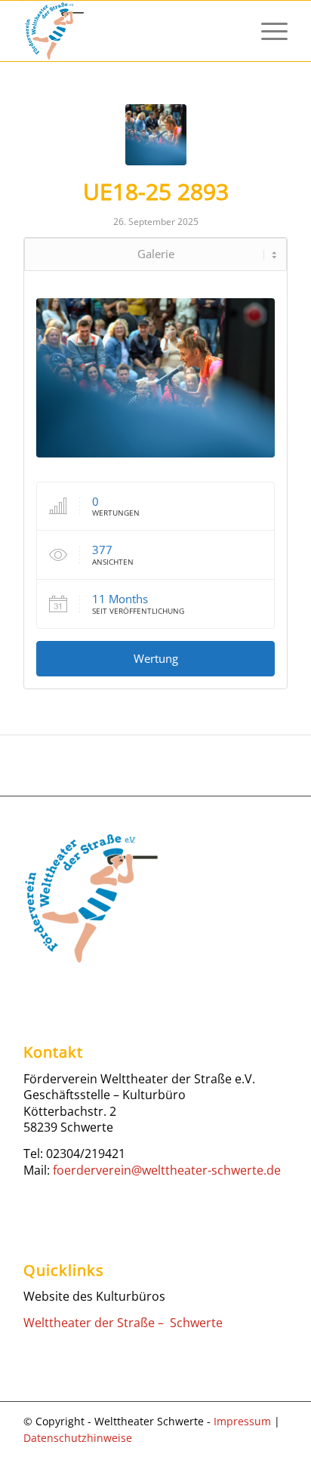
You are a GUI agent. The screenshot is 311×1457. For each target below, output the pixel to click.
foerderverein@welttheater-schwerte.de (167, 1170)
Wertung (156, 658)
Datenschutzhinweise (77, 1438)
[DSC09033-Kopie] (155, 134)
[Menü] (267, 31)
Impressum (242, 1421)
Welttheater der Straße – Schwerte (123, 1322)
